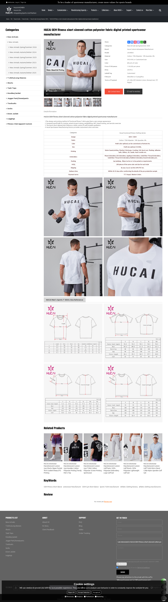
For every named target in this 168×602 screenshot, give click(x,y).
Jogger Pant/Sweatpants (15, 541)
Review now (108, 501)
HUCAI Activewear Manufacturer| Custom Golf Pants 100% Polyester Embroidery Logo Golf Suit (112, 468)
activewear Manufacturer (72, 487)
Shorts (8, 529)
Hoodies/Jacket (11, 537)
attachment (122, 564)
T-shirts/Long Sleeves (13, 526)
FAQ (80, 522)
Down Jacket (10, 552)
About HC (46, 522)
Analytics (80, 596)
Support (129, 10)
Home (43, 10)
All (11, 19)
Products (94, 10)
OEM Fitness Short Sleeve (53, 487)
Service (50, 10)
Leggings (9, 555)
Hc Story (45, 526)
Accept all (96, 592)
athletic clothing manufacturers (150, 487)
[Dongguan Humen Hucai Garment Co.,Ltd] (9, 10)
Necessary (70, 596)
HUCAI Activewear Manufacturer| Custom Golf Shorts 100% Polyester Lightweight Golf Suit (132, 468)
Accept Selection (83, 592)
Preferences (90, 596)
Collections (105, 10)
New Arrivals (17, 19)
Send (122, 572)
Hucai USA (17, 10)
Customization (61, 10)
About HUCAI (117, 10)
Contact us (139, 10)
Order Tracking (84, 533)
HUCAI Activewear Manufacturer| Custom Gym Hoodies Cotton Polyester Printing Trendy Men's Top (73, 468)
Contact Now (115, 91)
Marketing (100, 596)
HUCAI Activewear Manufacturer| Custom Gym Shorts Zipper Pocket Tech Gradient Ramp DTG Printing (53, 468)
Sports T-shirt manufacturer (109, 487)
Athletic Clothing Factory (129, 487)
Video (81, 529)
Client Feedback (48, 529)
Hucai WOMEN (19, 7)
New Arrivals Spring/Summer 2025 (39, 19)
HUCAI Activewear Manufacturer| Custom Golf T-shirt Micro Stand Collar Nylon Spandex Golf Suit (153, 468)
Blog (80, 526)
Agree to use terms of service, (134, 567)
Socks (8, 548)
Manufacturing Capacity (78, 10)
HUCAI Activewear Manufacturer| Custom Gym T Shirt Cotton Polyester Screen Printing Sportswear (93, 468)
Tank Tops (9, 533)
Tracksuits (9, 544)
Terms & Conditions (143, 567)
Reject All (71, 592)
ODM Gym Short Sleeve (90, 487)
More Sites (149, 10)
